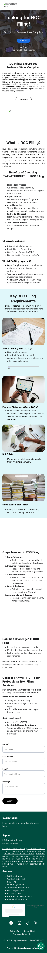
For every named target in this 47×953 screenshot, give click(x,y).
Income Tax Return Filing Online (19, 854)
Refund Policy (30, 931)
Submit (10, 801)
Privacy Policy (16, 931)
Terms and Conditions (23, 934)
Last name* (7, 756)
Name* (5, 744)
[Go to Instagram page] (19, 923)
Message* (6, 781)
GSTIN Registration (34, 861)
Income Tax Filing (20, 856)
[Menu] (41, 5)
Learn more (24, 99)
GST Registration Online (15, 851)
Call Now (23, 41)
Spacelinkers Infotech (29, 948)
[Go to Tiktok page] (27, 923)
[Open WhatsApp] (41, 946)
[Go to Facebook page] (11, 923)
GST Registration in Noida (25, 859)
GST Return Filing (37, 851)
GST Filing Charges (36, 849)
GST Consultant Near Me (13, 849)
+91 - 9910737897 (19, 722)
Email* (5, 769)
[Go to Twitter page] (36, 923)
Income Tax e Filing (12, 864)
